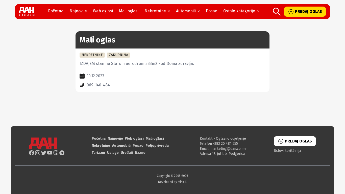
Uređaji (127, 153)
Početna (55, 11)
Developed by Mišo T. (172, 182)
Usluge (113, 153)
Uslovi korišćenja (287, 151)
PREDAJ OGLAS (308, 11)
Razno (140, 153)
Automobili (186, 11)
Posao (211, 11)
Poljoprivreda (157, 145)
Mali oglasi (128, 11)
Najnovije (78, 11)
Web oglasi (103, 11)
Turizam (98, 153)
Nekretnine (155, 11)
